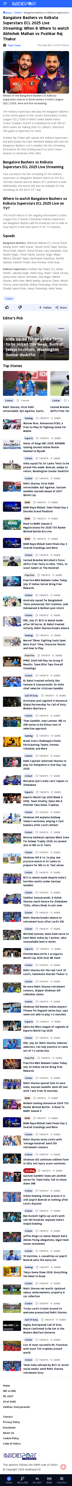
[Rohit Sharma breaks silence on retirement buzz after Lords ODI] (12, 917)
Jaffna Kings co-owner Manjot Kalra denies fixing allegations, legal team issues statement (46, 1239)
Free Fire (29, 575)
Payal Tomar (14, 45)
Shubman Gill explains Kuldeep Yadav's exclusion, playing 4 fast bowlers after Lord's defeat (43, 821)
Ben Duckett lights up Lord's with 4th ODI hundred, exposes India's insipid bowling (44, 1219)
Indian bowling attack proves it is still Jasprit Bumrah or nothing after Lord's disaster (45, 1199)
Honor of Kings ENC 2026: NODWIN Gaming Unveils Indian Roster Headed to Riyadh (44, 447)
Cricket (9, 298)
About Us (8, 1433)
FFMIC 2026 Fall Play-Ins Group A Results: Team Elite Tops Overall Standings (43, 664)
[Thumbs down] (19, 307)
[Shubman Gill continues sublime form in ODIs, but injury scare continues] (12, 1159)
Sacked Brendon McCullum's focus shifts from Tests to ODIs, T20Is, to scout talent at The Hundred (45, 564)
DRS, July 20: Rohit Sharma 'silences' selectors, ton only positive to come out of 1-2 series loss (45, 1046)
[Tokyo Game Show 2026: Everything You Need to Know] (12, 1271)
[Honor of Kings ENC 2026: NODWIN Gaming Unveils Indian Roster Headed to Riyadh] (12, 444)
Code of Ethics (12, 1443)
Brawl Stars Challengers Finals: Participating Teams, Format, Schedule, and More (42, 744)
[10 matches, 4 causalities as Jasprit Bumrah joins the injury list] (12, 1255)
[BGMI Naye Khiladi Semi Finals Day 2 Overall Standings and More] (12, 1122)
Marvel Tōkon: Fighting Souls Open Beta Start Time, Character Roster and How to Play (44, 644)
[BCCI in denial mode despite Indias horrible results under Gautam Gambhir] (12, 879)
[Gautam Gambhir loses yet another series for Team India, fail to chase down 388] (12, 1177)
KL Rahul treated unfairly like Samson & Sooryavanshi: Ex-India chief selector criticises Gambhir (43, 684)
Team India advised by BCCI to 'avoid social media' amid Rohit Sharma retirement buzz (45, 1368)
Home (6, 1385)
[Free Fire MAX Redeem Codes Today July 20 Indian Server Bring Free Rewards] (12, 1064)
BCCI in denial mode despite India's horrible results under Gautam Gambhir (44, 881)
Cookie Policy (11, 1438)
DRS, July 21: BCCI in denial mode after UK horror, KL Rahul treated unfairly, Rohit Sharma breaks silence (46, 624)
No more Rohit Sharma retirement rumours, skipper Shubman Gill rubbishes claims (44, 990)
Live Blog (30, 1170)
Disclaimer (9, 1427)
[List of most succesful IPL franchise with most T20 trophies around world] (12, 1346)
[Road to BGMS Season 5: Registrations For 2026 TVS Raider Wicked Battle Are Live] (12, 525)
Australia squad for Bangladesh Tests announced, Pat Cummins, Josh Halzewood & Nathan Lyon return (45, 604)
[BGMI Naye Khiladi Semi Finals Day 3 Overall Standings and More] (12, 543)
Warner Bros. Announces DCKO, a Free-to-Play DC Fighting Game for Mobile (44, 427)
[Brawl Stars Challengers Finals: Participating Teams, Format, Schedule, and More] (12, 742)
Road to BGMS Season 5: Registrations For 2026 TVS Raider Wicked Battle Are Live (44, 527)
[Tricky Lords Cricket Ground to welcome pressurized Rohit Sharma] (12, 1308)
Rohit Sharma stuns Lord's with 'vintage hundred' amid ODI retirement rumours (42, 1143)
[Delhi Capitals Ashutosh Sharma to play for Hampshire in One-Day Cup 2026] (12, 762)
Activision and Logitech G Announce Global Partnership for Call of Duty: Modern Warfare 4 (45, 704)
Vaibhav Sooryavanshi (16, 1407)
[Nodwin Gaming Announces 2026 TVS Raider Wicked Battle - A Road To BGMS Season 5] (12, 1104)
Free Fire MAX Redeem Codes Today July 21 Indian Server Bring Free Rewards (45, 584)
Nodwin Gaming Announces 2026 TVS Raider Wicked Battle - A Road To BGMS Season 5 (46, 1107)
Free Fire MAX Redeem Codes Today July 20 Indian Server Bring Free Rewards (45, 1066)
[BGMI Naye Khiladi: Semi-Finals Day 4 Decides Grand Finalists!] (12, 507)
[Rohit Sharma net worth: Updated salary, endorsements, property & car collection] (12, 1289)
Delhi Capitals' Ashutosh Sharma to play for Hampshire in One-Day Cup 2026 (44, 764)
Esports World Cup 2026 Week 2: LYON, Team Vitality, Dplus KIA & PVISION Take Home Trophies (43, 801)
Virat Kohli (9, 1401)
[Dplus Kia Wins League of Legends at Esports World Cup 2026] (12, 1026)
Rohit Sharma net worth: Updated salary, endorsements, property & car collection (44, 1292)
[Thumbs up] (6, 307)
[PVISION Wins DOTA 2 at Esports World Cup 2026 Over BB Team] (12, 953)
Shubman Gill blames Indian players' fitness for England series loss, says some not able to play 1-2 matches (45, 1010)
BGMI (27, 502)
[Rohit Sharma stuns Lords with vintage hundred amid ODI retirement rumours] (12, 1140)
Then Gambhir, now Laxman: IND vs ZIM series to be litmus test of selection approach (44, 724)
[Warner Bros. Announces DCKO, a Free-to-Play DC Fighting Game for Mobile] (12, 424)
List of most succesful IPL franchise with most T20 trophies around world (45, 1348)
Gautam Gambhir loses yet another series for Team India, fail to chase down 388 (44, 1179)
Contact (8, 1416)
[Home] (24, 3)
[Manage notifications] (63, 1467)
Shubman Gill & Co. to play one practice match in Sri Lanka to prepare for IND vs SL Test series (43, 861)
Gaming (29, 418)
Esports (29, 438)
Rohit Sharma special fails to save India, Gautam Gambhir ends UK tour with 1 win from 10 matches (45, 1087)
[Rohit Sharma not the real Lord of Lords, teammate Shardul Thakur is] (12, 969)
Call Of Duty (31, 695)
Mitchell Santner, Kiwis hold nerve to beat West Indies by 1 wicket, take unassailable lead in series (46, 937)
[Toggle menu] (5, 3)
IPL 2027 (8, 1396)
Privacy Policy (11, 1422)
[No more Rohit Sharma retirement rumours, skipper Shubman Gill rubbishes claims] (12, 988)
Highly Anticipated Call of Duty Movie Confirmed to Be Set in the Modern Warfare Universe (43, 1328)
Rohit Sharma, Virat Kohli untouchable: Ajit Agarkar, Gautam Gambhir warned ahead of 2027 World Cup (24, 409)
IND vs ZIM (22, 1482)
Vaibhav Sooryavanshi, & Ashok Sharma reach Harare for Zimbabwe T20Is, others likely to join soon (45, 901)
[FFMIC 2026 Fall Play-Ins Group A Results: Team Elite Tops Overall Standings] (12, 662)
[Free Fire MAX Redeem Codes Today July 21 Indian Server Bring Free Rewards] (12, 581)
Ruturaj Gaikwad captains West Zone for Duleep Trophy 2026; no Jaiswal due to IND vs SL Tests (46, 841)
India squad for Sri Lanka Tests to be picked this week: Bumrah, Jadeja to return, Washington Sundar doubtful (35, 346)
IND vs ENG (9, 1391)
